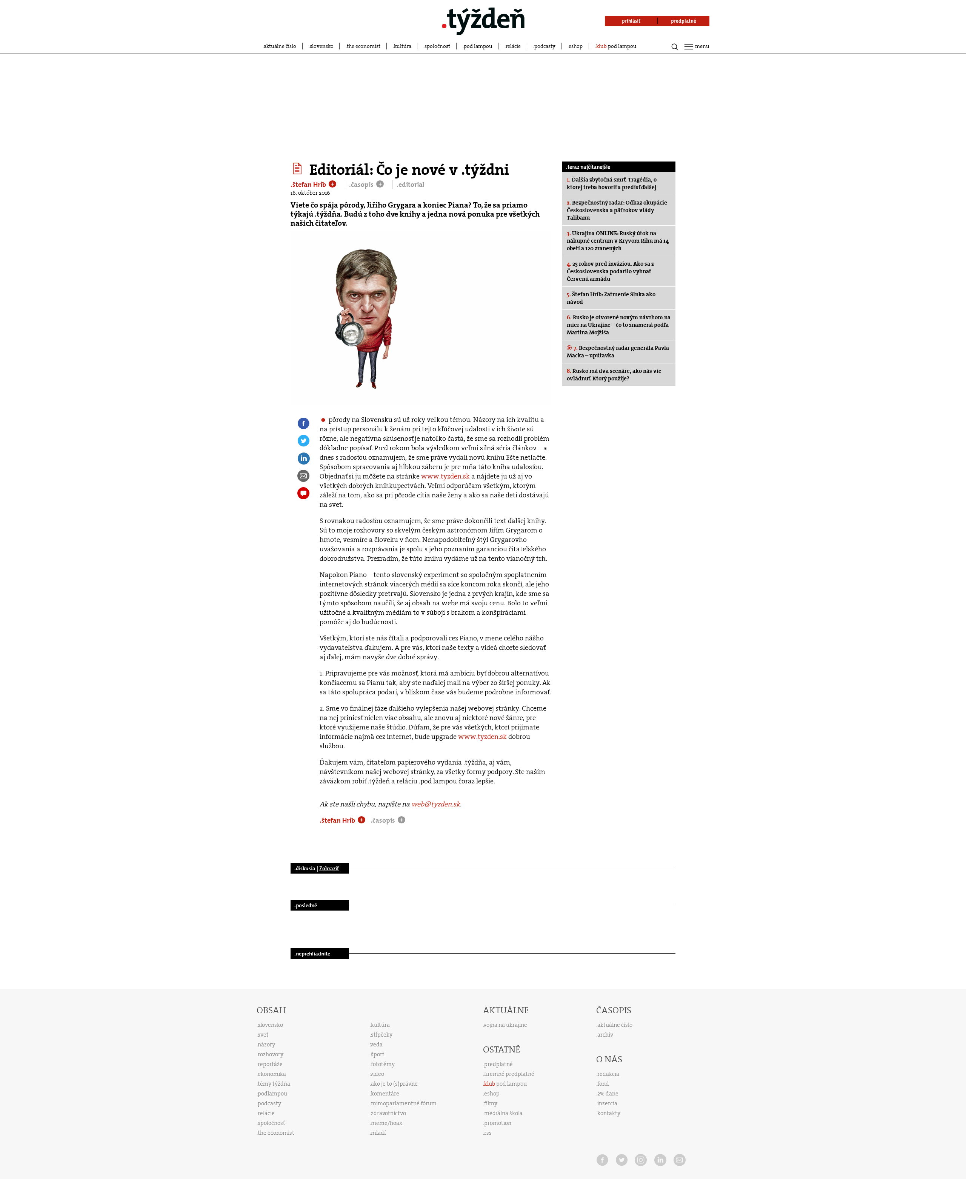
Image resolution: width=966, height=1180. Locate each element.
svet (263, 1034)
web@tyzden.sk (435, 804)
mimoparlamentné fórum (404, 1103)
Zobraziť (329, 868)
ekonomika (272, 1074)
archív (605, 1034)
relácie (513, 46)
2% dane (607, 1093)
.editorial (411, 184)
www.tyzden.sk (445, 476)
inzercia (607, 1103)
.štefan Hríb (309, 184)
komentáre (385, 1093)
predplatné (498, 1064)
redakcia (608, 1074)
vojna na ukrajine (505, 1025)
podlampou (272, 1093)
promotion (497, 1123)
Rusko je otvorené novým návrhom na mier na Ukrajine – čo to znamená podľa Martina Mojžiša (619, 325)
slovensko (322, 46)
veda (377, 1044)
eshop (576, 46)
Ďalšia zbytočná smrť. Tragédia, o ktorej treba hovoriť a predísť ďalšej (612, 183)
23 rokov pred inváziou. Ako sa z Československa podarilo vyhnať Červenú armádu (610, 271)
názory (266, 1044)
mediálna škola (503, 1113)
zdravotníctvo (388, 1113)
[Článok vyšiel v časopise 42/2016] (298, 168)
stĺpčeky (381, 1034)
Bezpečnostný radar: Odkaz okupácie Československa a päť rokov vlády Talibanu (617, 210)
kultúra (402, 46)
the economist (363, 46)
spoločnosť (437, 46)
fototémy (383, 1064)
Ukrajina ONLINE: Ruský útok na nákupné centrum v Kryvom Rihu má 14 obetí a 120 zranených (618, 240)
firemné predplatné (509, 1074)
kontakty (608, 1113)
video (377, 1074)
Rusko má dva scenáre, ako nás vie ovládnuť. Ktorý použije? (614, 374)
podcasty (544, 46)
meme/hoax (386, 1123)
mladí (378, 1133)
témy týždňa (274, 1084)
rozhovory (270, 1054)
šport (378, 1054)
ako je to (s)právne (394, 1084)
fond (603, 1084)
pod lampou (478, 46)
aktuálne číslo (280, 46)
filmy (490, 1103)
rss (488, 1133)
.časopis (362, 184)
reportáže (270, 1064)
